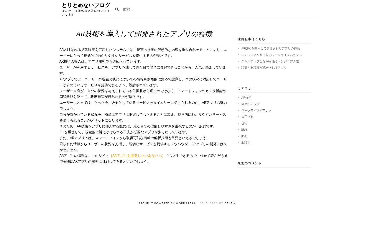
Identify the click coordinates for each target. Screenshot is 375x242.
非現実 (245, 143)
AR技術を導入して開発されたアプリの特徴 (270, 48)
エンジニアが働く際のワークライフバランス (271, 55)
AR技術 (246, 97)
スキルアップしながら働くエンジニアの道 (270, 61)
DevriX (230, 203)
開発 (244, 136)
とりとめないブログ (86, 5)
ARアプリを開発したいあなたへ (137, 155)
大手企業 (247, 117)
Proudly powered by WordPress (167, 203)
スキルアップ (250, 104)
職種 (244, 130)
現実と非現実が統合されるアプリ (264, 67)
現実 (244, 123)
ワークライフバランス (256, 110)
